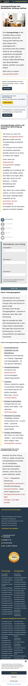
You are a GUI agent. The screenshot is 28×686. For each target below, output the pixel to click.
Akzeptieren (14, 673)
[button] (26, 661)
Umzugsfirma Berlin (15, 137)
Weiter (13, 288)
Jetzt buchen (7, 88)
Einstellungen (14, 681)
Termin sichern (7, 102)
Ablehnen (14, 677)
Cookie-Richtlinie (10, 684)
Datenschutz (18, 684)
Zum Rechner (7, 115)
